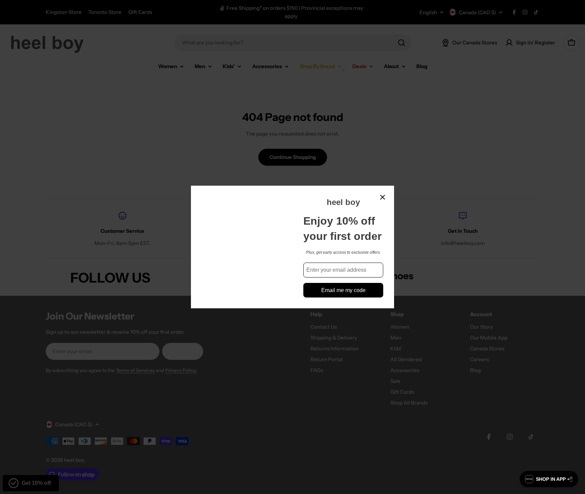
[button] (549, 479)
